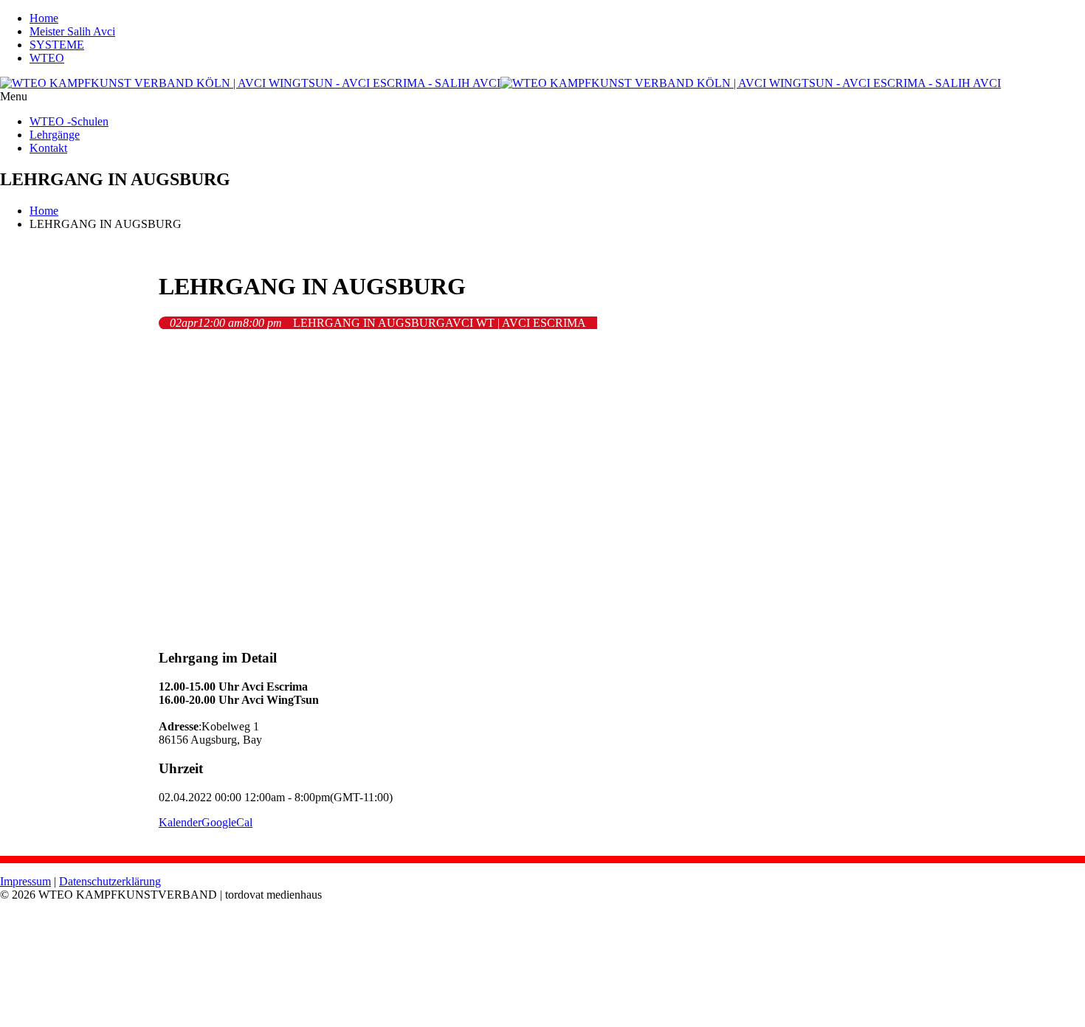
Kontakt (48, 148)
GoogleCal (227, 822)
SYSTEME (57, 44)
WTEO (47, 58)
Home (44, 18)
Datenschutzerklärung (110, 881)
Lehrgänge (55, 134)
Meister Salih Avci (72, 31)
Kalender (180, 822)
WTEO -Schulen (69, 121)
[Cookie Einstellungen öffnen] (110, 1020)
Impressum (25, 881)
